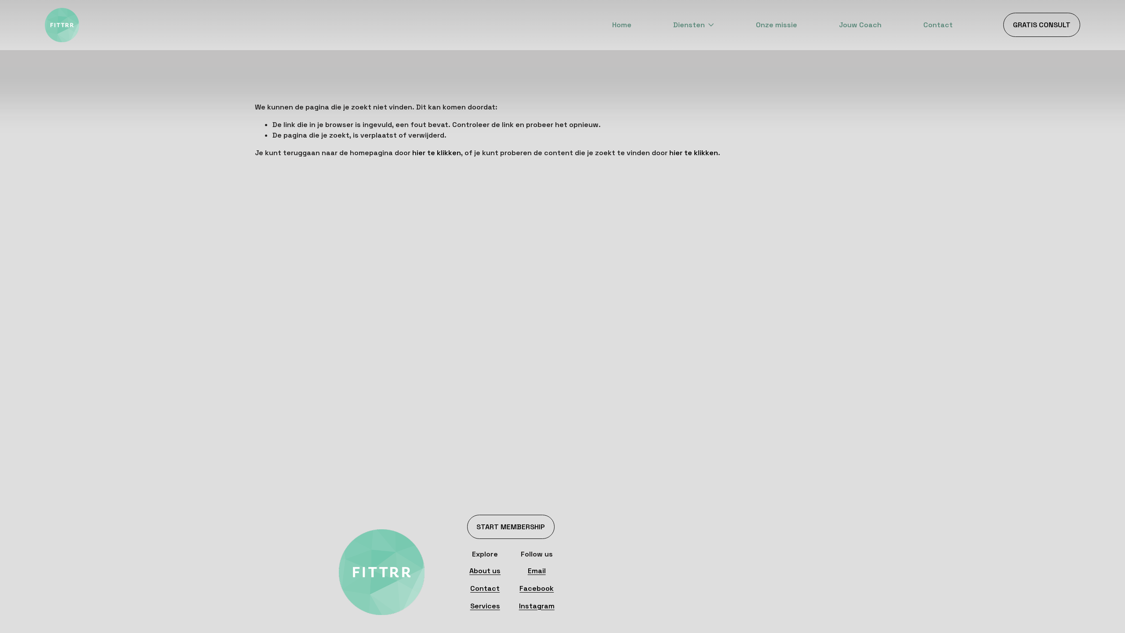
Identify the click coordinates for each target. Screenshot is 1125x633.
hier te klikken (436, 152)
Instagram (537, 606)
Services (485, 606)
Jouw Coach (860, 24)
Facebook (536, 588)
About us (485, 570)
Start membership (510, 526)
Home (621, 24)
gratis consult (1042, 24)
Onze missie (776, 24)
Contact (938, 24)
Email (537, 570)
